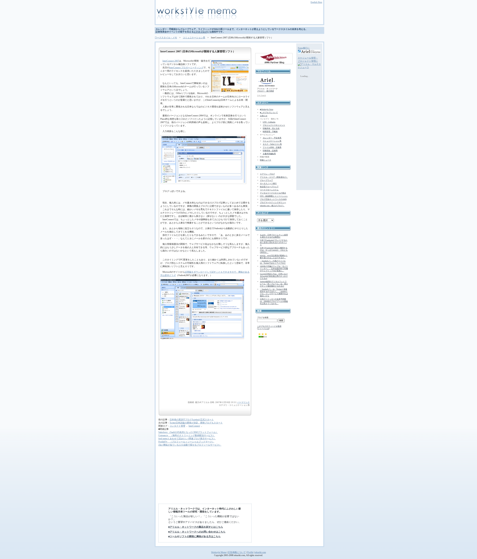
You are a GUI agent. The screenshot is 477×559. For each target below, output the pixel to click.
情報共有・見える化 (271, 128)
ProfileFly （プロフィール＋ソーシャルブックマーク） (186, 441)
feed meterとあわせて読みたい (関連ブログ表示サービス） (187, 438)
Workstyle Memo (218, 552)
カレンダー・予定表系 (272, 138)
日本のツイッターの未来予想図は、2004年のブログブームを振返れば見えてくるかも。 (274, 301)
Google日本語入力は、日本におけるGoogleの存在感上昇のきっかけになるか (274, 276)
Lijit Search (261, 95)
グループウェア (266, 180)
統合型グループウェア (269, 187)
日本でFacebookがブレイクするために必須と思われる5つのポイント (274, 242)
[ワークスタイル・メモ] (238, 14)
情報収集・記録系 (270, 150)
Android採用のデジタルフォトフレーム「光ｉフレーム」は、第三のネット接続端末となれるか (274, 284)
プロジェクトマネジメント (274, 125)
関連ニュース (265, 160)
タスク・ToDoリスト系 (272, 144)
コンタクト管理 (177, 426)
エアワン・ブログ (267, 174)
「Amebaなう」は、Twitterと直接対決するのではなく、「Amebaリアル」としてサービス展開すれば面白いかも (274, 292)
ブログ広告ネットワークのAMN (273, 199)
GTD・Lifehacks (269, 122)
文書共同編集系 (269, 154)
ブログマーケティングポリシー (273, 202)
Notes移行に (304, 48)
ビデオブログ (200, 31)
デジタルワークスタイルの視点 (273, 193)
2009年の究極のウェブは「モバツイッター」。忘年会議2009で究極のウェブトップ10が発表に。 (274, 268)
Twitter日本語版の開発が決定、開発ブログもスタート (196, 422)
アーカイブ (262, 213)
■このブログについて (269, 113)
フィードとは (263, 328)
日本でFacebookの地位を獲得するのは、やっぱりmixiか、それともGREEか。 (274, 250)
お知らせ (263, 116)
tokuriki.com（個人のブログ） (272, 206)
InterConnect (194, 426)
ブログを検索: (263, 317)
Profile (250, 552)
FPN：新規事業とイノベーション (274, 196)
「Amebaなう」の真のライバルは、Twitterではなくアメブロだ (273, 262)
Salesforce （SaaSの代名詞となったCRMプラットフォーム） (188, 432)
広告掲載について (237, 552)
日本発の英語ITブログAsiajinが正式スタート (192, 419)
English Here (316, 2)
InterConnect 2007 (170, 61)
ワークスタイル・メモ (166, 37)
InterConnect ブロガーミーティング (186, 67)
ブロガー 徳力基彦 (265, 91)
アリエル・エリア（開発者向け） (274, 177)
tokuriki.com (260, 552)
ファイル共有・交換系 (272, 147)
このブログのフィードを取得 (269, 326)
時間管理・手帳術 (270, 131)
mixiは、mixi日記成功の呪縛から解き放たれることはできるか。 (274, 256)
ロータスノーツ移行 (268, 183)
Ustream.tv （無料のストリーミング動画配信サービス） (186, 435)
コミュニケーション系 (194, 37)
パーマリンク (243, 402)
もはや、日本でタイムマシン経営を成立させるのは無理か (274, 236)
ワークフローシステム (269, 190)
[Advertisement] (188, 375)
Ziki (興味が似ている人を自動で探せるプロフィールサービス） (189, 445)
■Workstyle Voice (266, 109)
